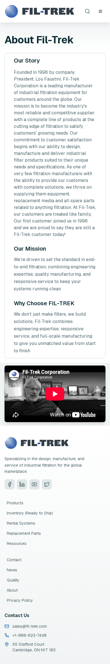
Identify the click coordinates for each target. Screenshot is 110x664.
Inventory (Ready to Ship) (30, 513)
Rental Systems (21, 523)
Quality (13, 580)
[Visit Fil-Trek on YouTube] (34, 484)
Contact (14, 559)
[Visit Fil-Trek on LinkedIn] (22, 484)
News (12, 569)
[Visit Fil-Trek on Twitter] (47, 484)
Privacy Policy (20, 600)
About (12, 590)
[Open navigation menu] (100, 11)
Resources (17, 543)
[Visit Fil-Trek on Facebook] (10, 484)
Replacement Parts (24, 533)
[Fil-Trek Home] (39, 11)
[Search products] (87, 11)
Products (15, 502)
